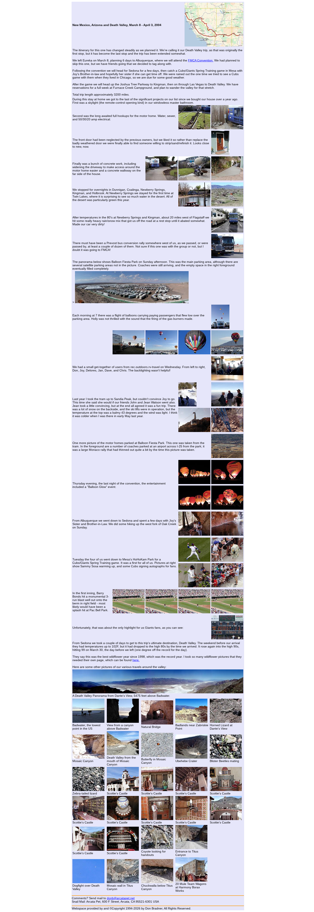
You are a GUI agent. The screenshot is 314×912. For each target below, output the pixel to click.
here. (135, 660)
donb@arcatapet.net (121, 898)
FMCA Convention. (200, 60)
